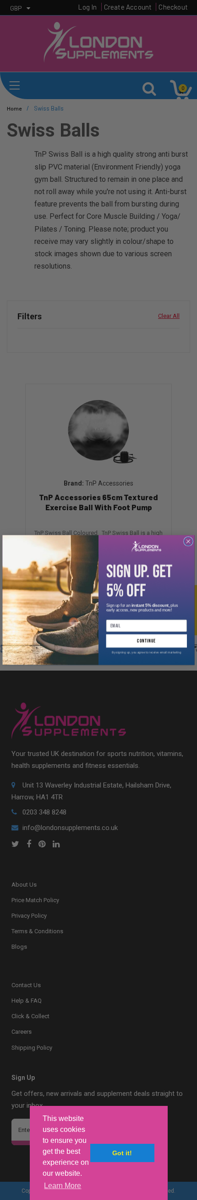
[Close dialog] (188, 541)
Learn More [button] (62, 1185)
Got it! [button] (122, 1153)
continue (146, 641)
